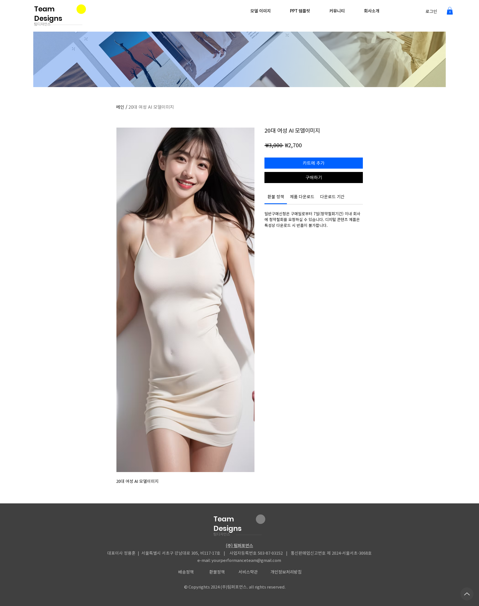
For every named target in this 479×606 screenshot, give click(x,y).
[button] (450, 10)
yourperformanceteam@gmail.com (246, 560)
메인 (120, 107)
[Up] (466, 593)
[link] (275, 197)
